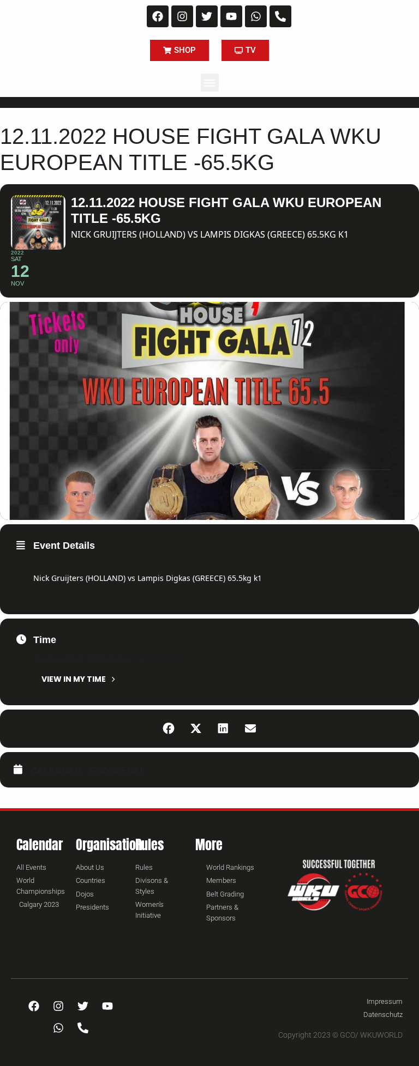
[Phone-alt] (280, 16)
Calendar (56, 771)
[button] (210, 83)
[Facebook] (158, 16)
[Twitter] (207, 16)
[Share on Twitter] (196, 728)
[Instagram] (182, 16)
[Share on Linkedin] (223, 728)
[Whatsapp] (256, 16)
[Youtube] (231, 16)
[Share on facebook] (168, 728)
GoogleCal (117, 771)
